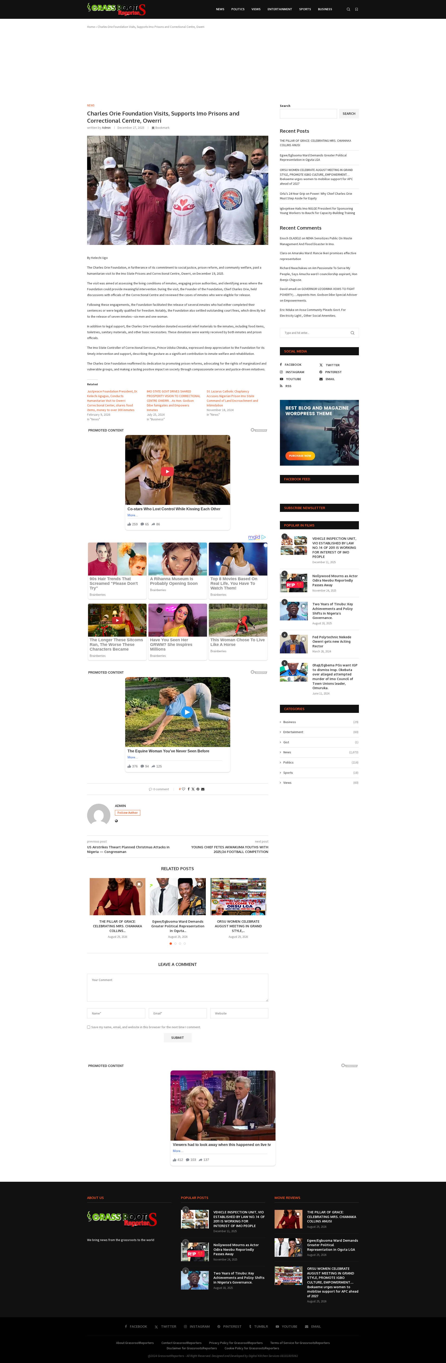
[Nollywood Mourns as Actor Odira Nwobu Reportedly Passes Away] (294, 583)
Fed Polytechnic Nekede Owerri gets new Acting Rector (331, 641)
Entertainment (280, 9)
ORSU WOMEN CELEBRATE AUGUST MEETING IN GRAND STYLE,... (238, 925)
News (220, 9)
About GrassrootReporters (135, 1343)
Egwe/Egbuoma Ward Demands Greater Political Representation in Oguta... (177, 925)
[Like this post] (183, 789)
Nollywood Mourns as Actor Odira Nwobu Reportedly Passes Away (335, 580)
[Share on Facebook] (189, 789)
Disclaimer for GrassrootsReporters (192, 1348)
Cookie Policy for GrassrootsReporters (252, 1348)
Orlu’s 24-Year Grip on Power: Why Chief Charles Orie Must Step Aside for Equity (316, 195)
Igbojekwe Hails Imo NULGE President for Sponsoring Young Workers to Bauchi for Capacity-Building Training (317, 210)
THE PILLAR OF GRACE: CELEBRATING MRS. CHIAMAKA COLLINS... (117, 925)
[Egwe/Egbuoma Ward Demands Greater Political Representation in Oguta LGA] (178, 896)
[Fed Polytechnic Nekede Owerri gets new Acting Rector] (294, 644)
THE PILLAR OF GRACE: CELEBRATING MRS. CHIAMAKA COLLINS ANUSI (331, 1216)
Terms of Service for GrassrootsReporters (300, 1343)
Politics (238, 9)
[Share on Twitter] (193, 789)
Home (91, 27)
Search (285, 106)
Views (256, 9)
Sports (305, 9)
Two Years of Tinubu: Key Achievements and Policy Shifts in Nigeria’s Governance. (332, 611)
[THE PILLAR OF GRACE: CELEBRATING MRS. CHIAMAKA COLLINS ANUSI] (117, 896)
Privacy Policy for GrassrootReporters (236, 1343)
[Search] (348, 9)
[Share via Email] (202, 789)
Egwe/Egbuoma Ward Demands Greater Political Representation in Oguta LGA (313, 157)
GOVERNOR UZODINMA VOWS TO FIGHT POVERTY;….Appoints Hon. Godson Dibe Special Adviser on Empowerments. (318, 295)
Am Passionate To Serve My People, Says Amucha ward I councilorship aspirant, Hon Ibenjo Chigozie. (318, 274)
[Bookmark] (356, 9)
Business (325, 9)
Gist (320, 742)
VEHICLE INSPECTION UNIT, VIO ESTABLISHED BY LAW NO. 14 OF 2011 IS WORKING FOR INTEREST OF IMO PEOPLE (334, 548)
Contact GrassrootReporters (181, 1343)
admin (106, 127)
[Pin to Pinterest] (198, 789)
